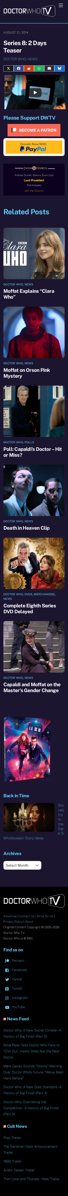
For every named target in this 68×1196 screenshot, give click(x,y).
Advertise (10, 916)
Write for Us (45, 916)
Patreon (17, 961)
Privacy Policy (13, 921)
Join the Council (34, 190)
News (33, 59)
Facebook (19, 970)
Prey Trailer (12, 1138)
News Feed (18, 1018)
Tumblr (17, 988)
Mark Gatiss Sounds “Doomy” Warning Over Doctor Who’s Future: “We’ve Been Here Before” (33, 1072)
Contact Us (26, 916)
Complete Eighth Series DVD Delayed (29, 608)
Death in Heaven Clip (26, 528)
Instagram (19, 998)
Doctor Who (14, 59)
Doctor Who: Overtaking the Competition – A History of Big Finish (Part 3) (31, 1108)
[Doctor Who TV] (29, 15)
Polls (29, 442)
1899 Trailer (12, 1161)
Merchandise (44, 594)
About (29, 921)
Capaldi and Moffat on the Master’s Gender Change (32, 687)
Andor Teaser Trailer (19, 1170)
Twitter (17, 979)
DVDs (28, 594)
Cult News (17, 1126)
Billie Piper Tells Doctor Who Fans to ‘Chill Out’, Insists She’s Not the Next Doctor (31, 1051)
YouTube (18, 1007)
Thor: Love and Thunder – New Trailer (31, 1179)
